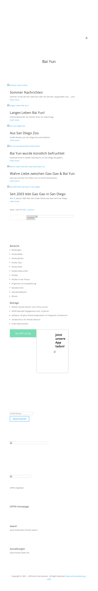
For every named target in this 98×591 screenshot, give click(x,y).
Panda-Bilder (17, 254)
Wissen (15, 296)
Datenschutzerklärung (75, 576)
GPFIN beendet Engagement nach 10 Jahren (30, 311)
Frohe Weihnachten (20, 324)
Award (13, 526)
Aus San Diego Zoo (24, 133)
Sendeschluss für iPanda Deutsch (26, 319)
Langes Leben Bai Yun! (27, 112)
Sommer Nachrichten (26, 92)
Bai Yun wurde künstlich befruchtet (37, 153)
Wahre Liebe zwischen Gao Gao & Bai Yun (42, 173)
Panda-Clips (17, 262)
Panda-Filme (17, 267)
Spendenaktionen (19, 292)
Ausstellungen (17, 548)
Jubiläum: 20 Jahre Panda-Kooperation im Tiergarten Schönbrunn (40, 315)
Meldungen (16, 250)
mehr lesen (15, 100)
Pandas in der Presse (21, 279)
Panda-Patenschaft (20, 271)
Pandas (15, 275)
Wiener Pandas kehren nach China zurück (29, 307)
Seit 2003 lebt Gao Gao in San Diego (38, 194)
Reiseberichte (17, 288)
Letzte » (31, 209)
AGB (49, 579)
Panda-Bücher (18, 258)
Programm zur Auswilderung (24, 283)
